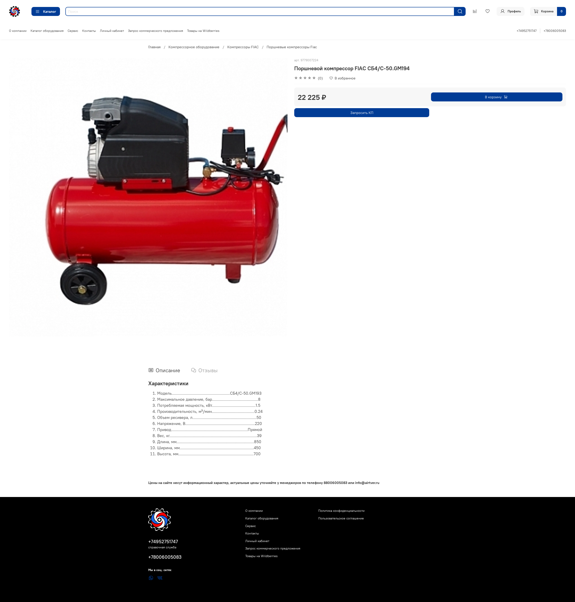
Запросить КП (361, 112)
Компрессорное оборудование (193, 47)
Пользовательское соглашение (341, 518)
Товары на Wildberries (203, 31)
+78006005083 (555, 31)
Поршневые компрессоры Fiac (292, 47)
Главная (154, 47)
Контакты (89, 31)
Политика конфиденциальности (341, 511)
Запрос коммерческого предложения (155, 31)
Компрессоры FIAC (243, 47)
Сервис (73, 31)
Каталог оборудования (47, 31)
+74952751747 (527, 31)
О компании (18, 31)
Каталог (49, 11)
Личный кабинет (112, 31)
